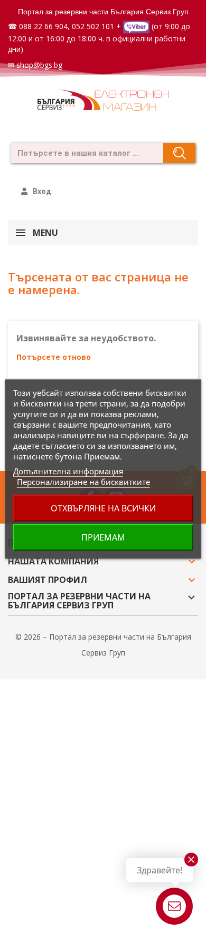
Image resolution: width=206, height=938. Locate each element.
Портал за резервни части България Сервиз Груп (103, 11)
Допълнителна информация (68, 471)
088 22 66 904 (43, 26)
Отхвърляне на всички (103, 508)
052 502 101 (93, 26)
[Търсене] (179, 153)
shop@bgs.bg (39, 65)
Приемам (103, 537)
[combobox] (84, 153)
